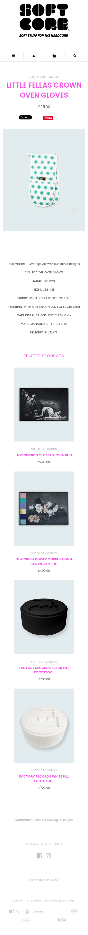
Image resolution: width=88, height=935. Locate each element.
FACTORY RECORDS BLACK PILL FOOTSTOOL (44, 670)
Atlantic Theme (22, 900)
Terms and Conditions (44, 880)
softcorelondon (44, 449)
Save (49, 117)
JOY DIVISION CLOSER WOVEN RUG (44, 455)
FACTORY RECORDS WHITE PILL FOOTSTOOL (44, 778)
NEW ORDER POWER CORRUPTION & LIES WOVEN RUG (44, 561)
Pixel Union (42, 900)
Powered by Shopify (62, 900)
